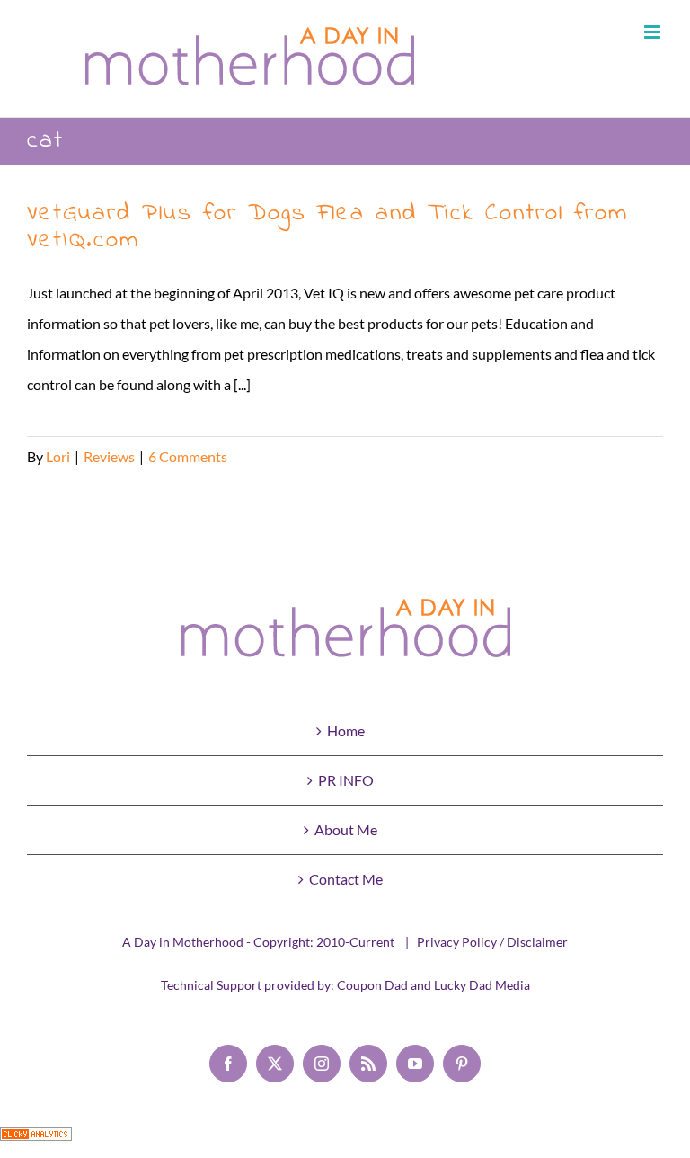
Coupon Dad (372, 985)
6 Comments (187, 456)
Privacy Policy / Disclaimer (492, 941)
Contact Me (346, 878)
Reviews (109, 456)
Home (346, 730)
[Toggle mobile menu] (653, 31)
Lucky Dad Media (482, 985)
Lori (58, 456)
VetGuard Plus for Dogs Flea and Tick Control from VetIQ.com (327, 227)
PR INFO (346, 779)
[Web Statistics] (36, 1142)
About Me (345, 829)
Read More (629, 456)
